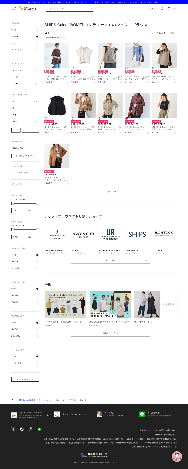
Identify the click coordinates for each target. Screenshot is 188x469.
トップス (55, 400)
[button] (25, 30)
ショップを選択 (22, 173)
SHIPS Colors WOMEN (26, 400)
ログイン (153, 9)
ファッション (43, 400)
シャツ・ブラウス (69, 400)
